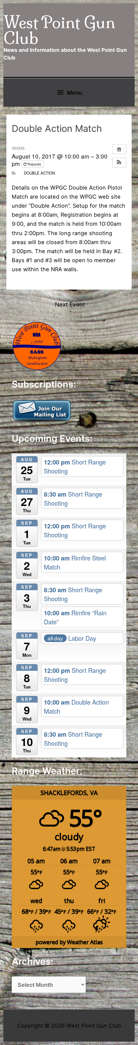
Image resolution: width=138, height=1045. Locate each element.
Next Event (70, 304)
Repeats (34, 164)
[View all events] (119, 149)
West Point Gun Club (59, 30)
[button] (119, 162)
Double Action (39, 173)
